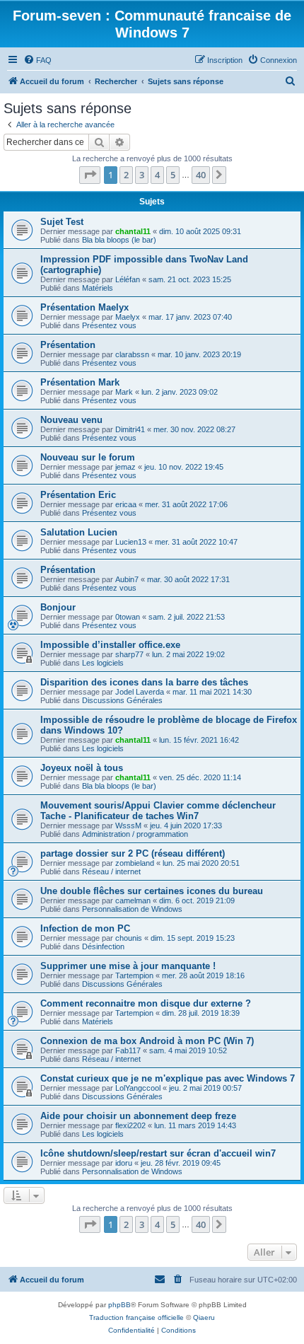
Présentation (67, 345)
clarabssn (132, 354)
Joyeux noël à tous (81, 768)
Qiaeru (204, 1317)
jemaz (125, 467)
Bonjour (58, 607)
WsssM (128, 825)
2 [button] (126, 174)
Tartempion (134, 975)
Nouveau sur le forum (87, 457)
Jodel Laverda (139, 692)
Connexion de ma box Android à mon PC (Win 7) (147, 1041)
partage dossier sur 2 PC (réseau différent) (132, 853)
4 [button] (157, 174)
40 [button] (201, 174)
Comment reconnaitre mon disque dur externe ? (145, 1003)
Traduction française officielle (136, 1317)
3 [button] (141, 174)
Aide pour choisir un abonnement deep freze (138, 1116)
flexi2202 (130, 1125)
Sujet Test (61, 221)
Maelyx (127, 317)
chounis (128, 938)
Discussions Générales (122, 700)
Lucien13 (130, 542)
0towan (127, 617)
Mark (124, 392)
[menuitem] (37, 60)
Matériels (97, 288)
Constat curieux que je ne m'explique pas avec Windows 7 (167, 1078)
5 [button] (172, 174)
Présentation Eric (78, 494)
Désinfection (103, 946)
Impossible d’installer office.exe (110, 644)
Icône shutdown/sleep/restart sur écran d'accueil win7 (158, 1153)
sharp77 (129, 654)
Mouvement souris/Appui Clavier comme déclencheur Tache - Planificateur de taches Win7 (158, 810)
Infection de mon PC (85, 928)
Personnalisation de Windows (132, 909)
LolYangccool (137, 1088)
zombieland (134, 863)
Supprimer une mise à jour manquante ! (128, 966)
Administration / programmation (135, 834)
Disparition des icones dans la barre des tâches (144, 682)
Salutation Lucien (78, 532)
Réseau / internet (111, 871)
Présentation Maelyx (84, 307)
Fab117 (128, 1050)
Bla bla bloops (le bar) (119, 240)
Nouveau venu (71, 420)
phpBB (119, 1305)
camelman (133, 900)
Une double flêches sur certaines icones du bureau (151, 891)
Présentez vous (109, 325)
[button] (89, 174)
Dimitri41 (130, 429)
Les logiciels (103, 663)
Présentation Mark (79, 382)
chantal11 (133, 231)
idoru (123, 1163)
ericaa (125, 504)
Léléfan (127, 279)
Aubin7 (127, 579)
